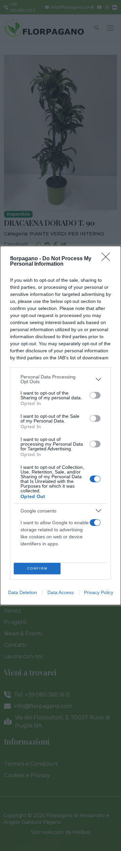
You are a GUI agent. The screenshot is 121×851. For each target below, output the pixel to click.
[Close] (108, 259)
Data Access (60, 592)
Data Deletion (22, 592)
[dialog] (60, 425)
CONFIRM (37, 568)
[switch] (95, 395)
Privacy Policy (98, 592)
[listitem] (60, 379)
